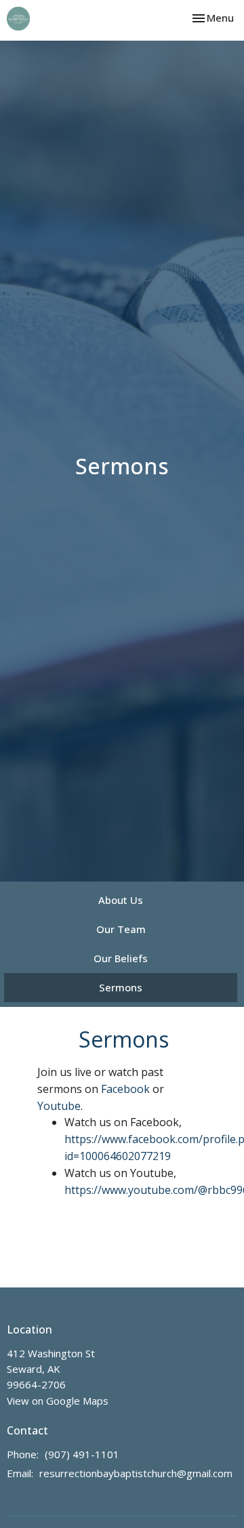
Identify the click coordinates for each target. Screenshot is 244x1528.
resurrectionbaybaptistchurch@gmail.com (135, 1473)
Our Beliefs (121, 958)
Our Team (121, 929)
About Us (120, 900)
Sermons (120, 987)
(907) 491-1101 (82, 1454)
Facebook (125, 1088)
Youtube (59, 1105)
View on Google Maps (57, 1400)
